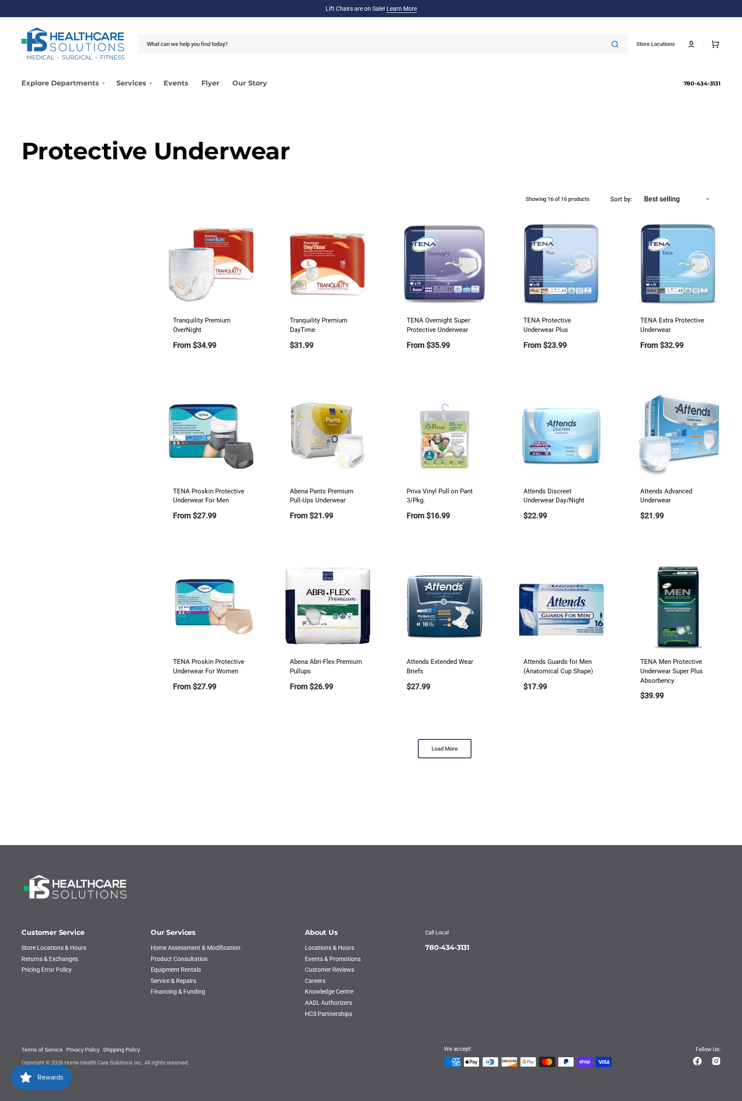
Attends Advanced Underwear (666, 496)
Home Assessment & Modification (195, 947)
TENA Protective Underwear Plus (547, 325)
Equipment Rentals (176, 969)
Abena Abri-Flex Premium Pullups (326, 666)
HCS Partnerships (328, 1013)
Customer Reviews (329, 969)
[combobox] (383, 44)
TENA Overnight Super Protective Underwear (438, 325)
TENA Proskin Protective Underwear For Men (208, 496)
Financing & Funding (178, 991)
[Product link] (211, 291)
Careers (315, 980)
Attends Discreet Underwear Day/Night (553, 496)
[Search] (616, 44)
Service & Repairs (173, 980)
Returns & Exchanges (49, 958)
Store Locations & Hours (53, 947)
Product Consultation (179, 958)
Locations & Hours (329, 947)
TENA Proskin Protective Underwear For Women (208, 666)
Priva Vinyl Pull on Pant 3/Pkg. (440, 496)
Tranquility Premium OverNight (202, 325)
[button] (691, 44)
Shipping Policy (121, 1049)
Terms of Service (42, 1049)
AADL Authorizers (328, 1002)
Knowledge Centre (329, 991)
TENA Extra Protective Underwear (672, 325)
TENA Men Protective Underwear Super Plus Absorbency (671, 671)
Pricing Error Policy (46, 969)
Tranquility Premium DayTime (318, 325)
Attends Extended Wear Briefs (440, 666)
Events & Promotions (333, 958)
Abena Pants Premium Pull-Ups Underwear (321, 496)
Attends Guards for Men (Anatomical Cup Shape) (558, 666)
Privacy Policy (83, 1049)
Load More (445, 748)
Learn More (401, 8)
